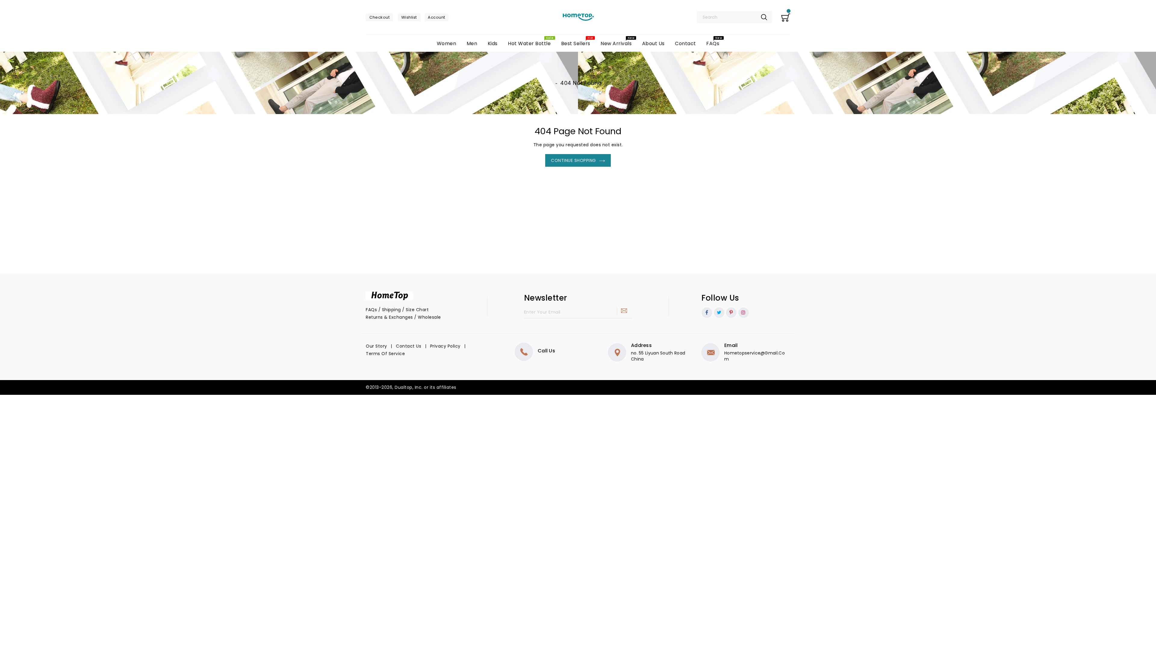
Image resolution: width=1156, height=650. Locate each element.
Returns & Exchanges (389, 317)
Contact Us (408, 346)
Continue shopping (573, 160)
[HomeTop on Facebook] (706, 313)
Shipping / (394, 310)
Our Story (376, 346)
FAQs (371, 310)
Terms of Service (385, 354)
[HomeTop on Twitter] (719, 313)
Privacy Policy (445, 346)
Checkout (379, 17)
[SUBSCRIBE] (624, 310)
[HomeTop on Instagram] (743, 313)
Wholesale (429, 317)
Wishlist (409, 17)
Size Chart (417, 310)
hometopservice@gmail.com (754, 356)
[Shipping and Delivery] (429, 310)
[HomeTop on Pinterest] (731, 313)
